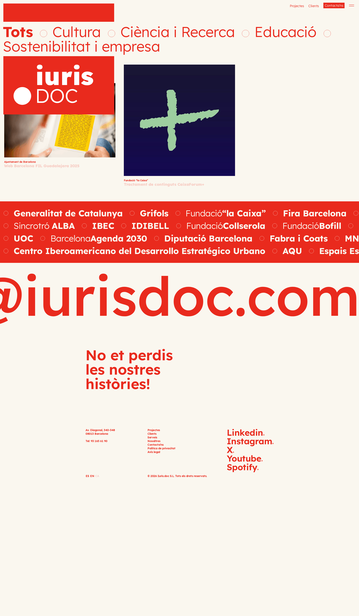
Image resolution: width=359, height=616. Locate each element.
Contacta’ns (334, 5)
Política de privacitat (161, 448)
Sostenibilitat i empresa (81, 46)
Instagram (249, 441)
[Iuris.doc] (58, 59)
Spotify (242, 467)
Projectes (297, 6)
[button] (351, 5)
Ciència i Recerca (177, 32)
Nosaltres (154, 441)
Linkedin (245, 432)
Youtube (244, 458)
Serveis (152, 437)
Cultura (76, 32)
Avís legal (154, 452)
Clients (313, 6)
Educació (285, 32)
